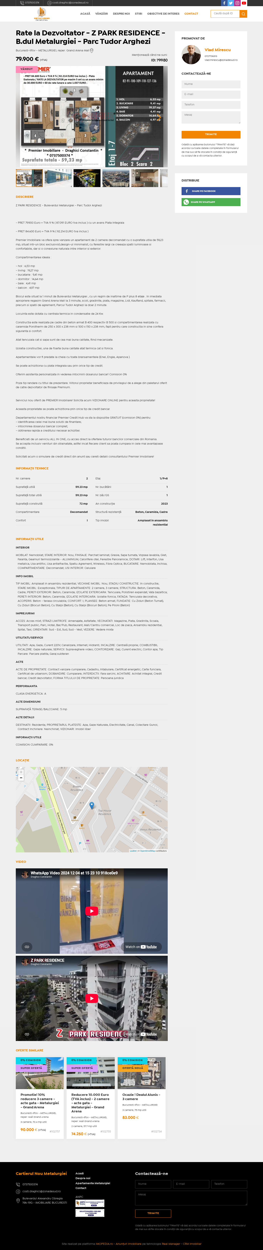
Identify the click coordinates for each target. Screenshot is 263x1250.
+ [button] (21, 772)
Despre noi (121, 14)
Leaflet (133, 850)
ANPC (79, 1197)
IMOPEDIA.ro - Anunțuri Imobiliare (119, 1244)
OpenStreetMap (147, 850)
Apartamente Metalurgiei (92, 1183)
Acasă (85, 14)
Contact (191, 14)
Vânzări (101, 14)
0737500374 (31, 3)
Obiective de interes (163, 14)
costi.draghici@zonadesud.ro (70, 3)
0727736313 (211, 56)
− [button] (21, 777)
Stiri (138, 14)
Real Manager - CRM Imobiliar (181, 1244)
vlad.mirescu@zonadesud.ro (221, 60)
